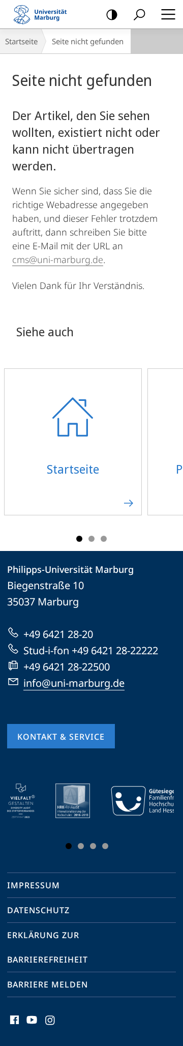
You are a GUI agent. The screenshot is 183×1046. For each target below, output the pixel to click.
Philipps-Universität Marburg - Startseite (43, 14)
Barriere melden (47, 984)
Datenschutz (38, 910)
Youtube (30, 1025)
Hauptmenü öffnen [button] (168, 14)
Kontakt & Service (61, 736)
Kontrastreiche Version (112, 14)
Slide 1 (79, 539)
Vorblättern (169, 447)
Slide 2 (91, 539)
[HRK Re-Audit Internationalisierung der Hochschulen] (79, 800)
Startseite (21, 41)
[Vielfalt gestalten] (28, 800)
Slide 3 (104, 539)
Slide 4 (105, 846)
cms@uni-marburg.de (57, 259)
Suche (139, 14)
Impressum (33, 885)
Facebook (13, 1025)
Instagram (50, 1025)
